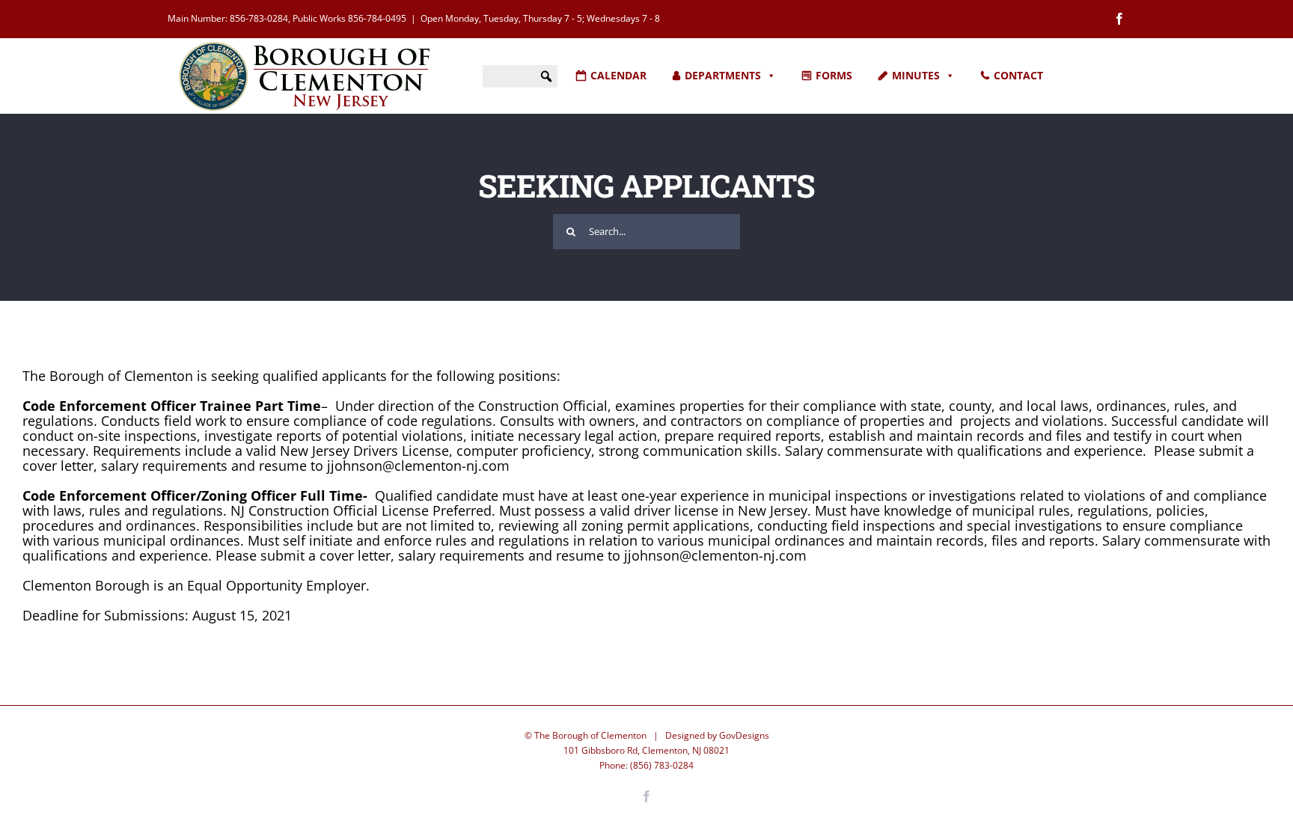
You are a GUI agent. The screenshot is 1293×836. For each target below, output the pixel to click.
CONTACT (1018, 75)
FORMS (834, 75)
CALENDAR (618, 75)
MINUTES (916, 75)
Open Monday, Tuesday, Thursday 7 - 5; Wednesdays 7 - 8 (540, 18)
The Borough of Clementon (590, 735)
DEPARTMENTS (723, 75)
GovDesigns (744, 735)
